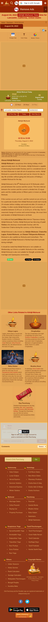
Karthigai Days (34, 542)
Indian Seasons (13, 564)
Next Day (36, 114)
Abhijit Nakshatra (34, 520)
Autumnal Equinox (15, 487)
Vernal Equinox (14, 479)
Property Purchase (16, 512)
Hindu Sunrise (13, 568)
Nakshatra (32, 516)
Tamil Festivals (34, 546)
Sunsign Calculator (14, 575)
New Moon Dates (34, 476)
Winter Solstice (14, 490)
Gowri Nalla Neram (35, 534)
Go (36, 459)
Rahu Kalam (32, 512)
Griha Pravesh (14, 505)
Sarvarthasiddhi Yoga (16, 531)
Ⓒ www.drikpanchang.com (35, 578)
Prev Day (12, 114)
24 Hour (26, 105)
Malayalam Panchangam (16, 579)
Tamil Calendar (34, 538)
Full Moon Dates (34, 472)
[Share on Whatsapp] (10, 259)
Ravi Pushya (13, 546)
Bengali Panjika (13, 582)
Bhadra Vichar (33, 509)
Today (24, 114)
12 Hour (18, 105)
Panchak (31, 501)
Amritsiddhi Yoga (15, 534)
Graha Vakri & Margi (35, 487)
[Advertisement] (24, 66)
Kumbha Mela (13, 586)
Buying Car (13, 509)
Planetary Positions (35, 479)
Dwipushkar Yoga (15, 538)
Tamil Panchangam (35, 531)
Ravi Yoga (12, 553)
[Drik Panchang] (7, 3)
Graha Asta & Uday (35, 483)
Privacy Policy (35, 580)
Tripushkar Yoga (15, 542)
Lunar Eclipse (14, 476)
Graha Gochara (33, 490)
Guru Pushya (13, 549)
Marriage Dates (14, 501)
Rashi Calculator (14, 571)
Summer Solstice (15, 483)
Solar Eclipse (14, 472)
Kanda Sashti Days (35, 549)
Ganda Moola (33, 505)
